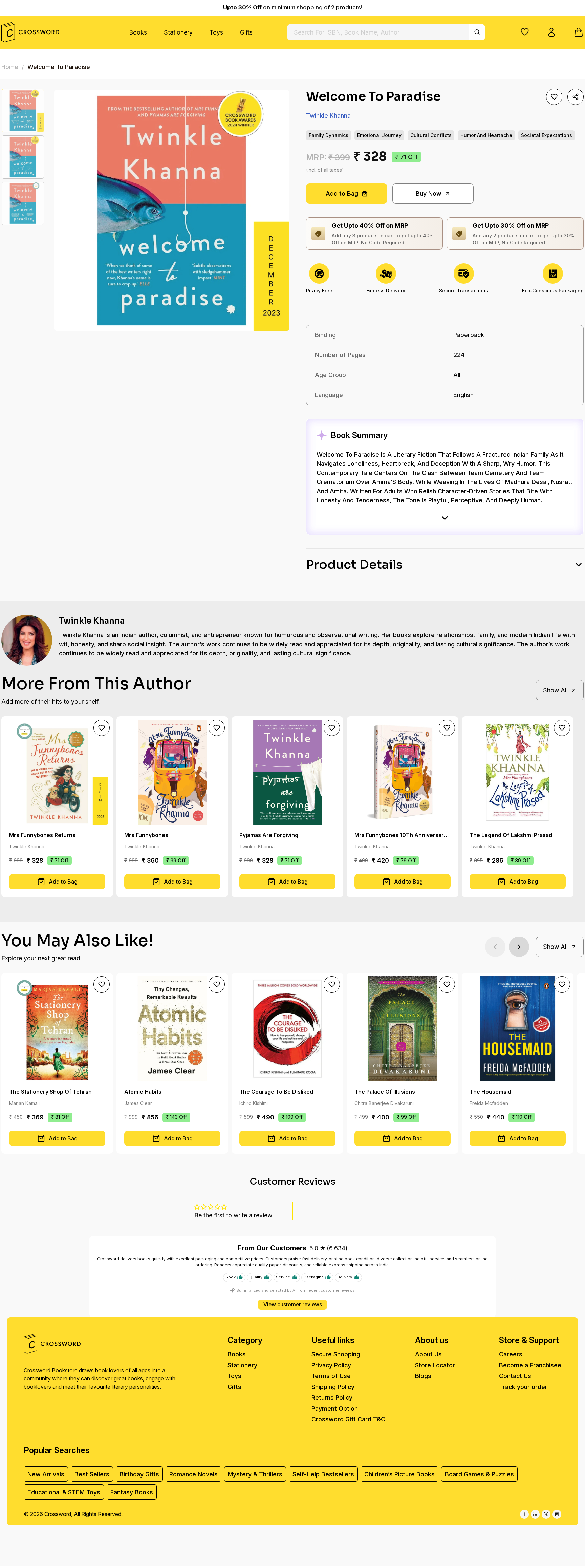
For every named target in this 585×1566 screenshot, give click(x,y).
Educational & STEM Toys (63, 1492)
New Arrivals (45, 1474)
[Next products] (519, 947)
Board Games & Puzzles (479, 1474)
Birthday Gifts (139, 1474)
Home (9, 66)
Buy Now (428, 193)
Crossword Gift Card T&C (348, 1419)
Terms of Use (331, 1375)
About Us (428, 1354)
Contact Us (515, 1375)
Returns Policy (331, 1397)
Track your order (523, 1386)
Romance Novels (193, 1474)
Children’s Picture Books (399, 1474)
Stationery (178, 32)
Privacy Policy (331, 1365)
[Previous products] (495, 947)
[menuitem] (138, 32)
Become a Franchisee (530, 1365)
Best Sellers (91, 1474)
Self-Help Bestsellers (323, 1474)
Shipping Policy (332, 1386)
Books (138, 32)
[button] (524, 32)
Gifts (246, 32)
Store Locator (435, 1365)
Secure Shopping (335, 1354)
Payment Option (334, 1408)
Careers (510, 1354)
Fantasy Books (131, 1492)
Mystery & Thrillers (255, 1474)
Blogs (423, 1375)
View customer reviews (292, 1304)
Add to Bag (342, 193)
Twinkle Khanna (328, 115)
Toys (216, 32)
